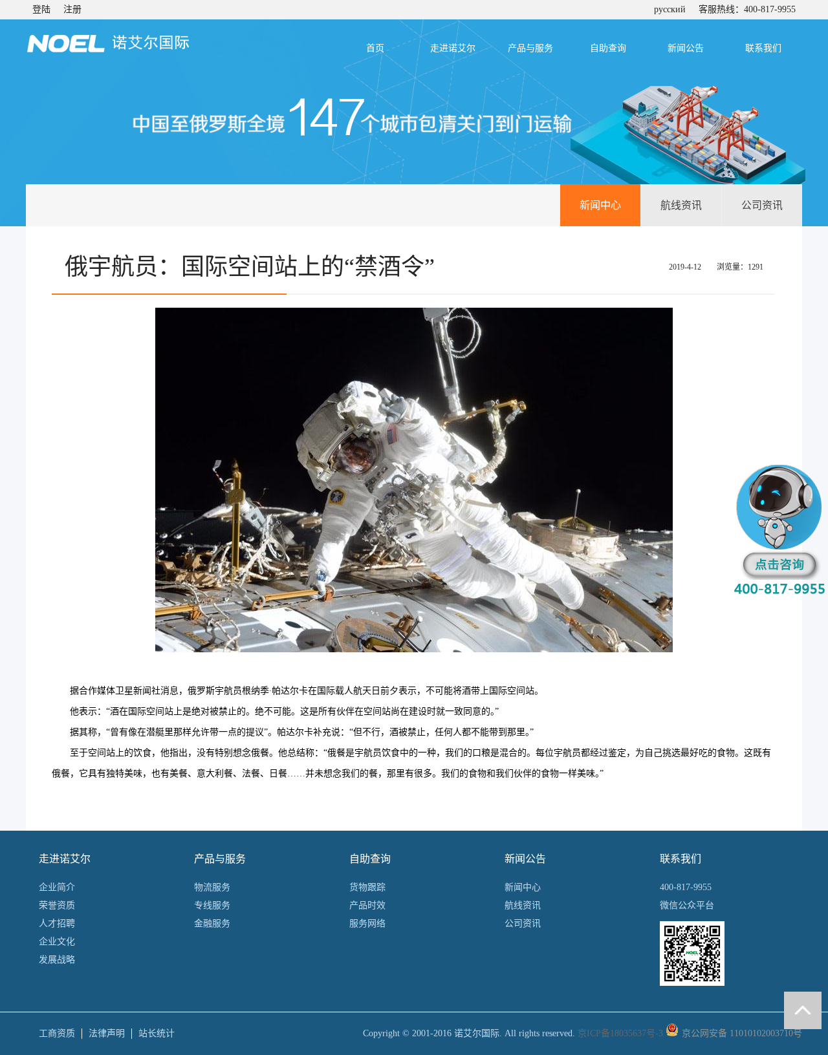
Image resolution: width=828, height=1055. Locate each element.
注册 (72, 9)
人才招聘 (57, 923)
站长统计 (156, 1033)
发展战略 (57, 959)
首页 (375, 48)
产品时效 (367, 905)
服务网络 (367, 923)
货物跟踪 (367, 887)
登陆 (41, 9)
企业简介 (57, 887)
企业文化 (57, 941)
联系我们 (763, 48)
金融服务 (212, 923)
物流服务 (212, 887)
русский (670, 9)
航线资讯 (681, 205)
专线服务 (212, 905)
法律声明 (107, 1033)
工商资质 (57, 1033)
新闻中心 (600, 205)
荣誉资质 (57, 905)
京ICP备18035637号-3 (620, 1033)
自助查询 (608, 48)
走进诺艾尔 (452, 48)
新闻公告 (686, 48)
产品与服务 (530, 48)
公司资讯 (762, 205)
